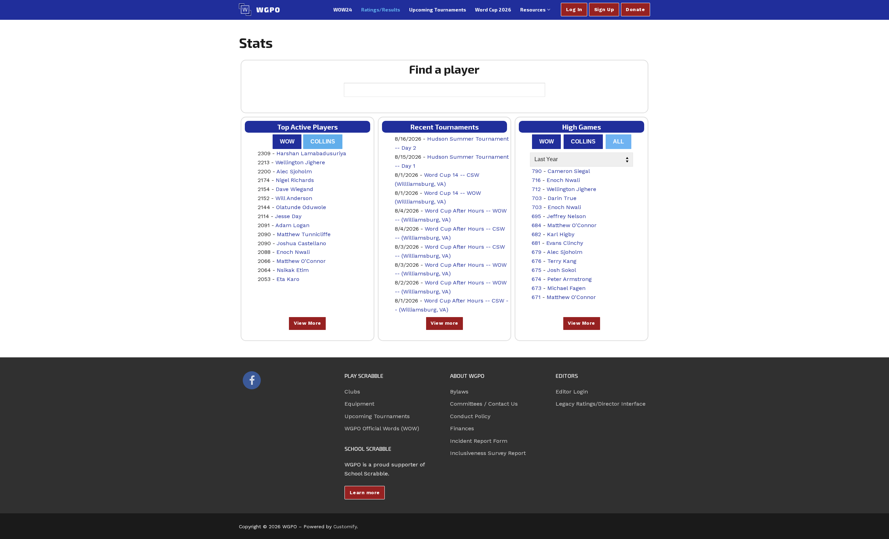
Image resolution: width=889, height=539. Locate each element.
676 (536, 261)
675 (536, 270)
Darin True (562, 198)
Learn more (365, 492)
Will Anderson (293, 198)
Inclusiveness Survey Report (488, 453)
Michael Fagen (566, 288)
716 (536, 180)
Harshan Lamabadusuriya (311, 153)
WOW (287, 141)
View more (444, 323)
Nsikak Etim (293, 270)
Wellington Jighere (300, 162)
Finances (462, 428)
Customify (345, 526)
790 (537, 171)
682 (536, 234)
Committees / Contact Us (484, 403)
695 (536, 216)
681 (536, 243)
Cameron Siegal (569, 171)
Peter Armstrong (569, 279)
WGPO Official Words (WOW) (381, 428)
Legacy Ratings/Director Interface (601, 403)
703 (537, 198)
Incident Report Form (478, 441)
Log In (574, 9)
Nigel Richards (295, 180)
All (618, 141)
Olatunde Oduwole (301, 207)
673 (536, 288)
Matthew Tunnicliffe (304, 234)
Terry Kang (561, 261)
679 (536, 252)
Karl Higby (560, 234)
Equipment (359, 403)
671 (536, 297)
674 (536, 279)
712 (536, 189)
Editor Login (572, 391)
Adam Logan (292, 225)
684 (536, 225)
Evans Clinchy (564, 243)
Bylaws (459, 391)
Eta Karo (287, 279)
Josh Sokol (561, 270)
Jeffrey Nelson (566, 216)
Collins (322, 141)
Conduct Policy (470, 416)
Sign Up (604, 9)
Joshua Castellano (301, 243)
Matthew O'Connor (301, 261)
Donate (635, 9)
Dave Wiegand (294, 189)
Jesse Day (288, 216)
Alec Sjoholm (294, 171)
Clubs (352, 391)
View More (307, 323)
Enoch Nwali (293, 252)
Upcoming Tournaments (377, 416)
